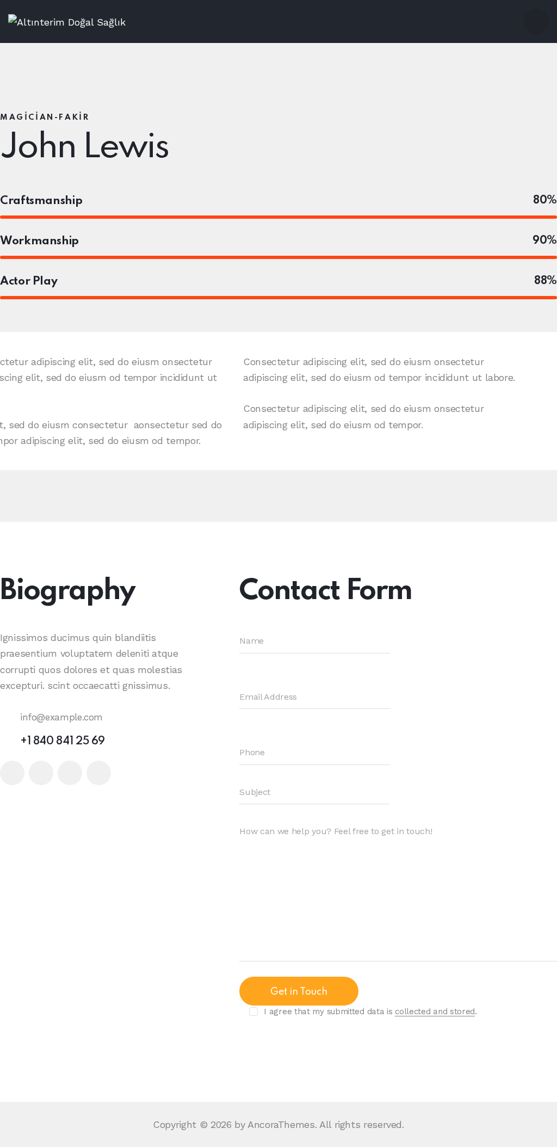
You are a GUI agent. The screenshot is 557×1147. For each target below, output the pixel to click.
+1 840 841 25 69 (62, 741)
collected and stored (435, 1012)
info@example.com (61, 717)
